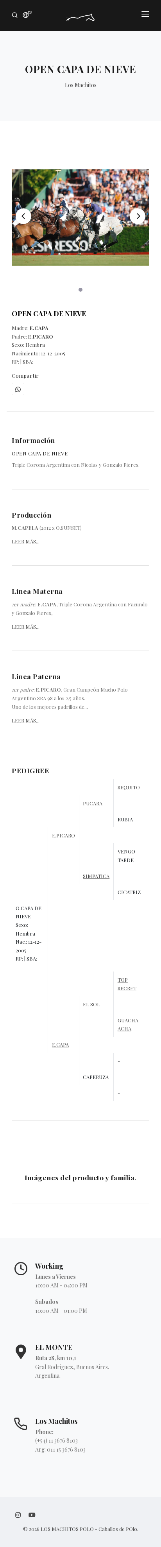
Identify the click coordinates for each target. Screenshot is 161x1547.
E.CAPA (60, 1044)
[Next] (137, 216)
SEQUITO (129, 787)
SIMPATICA (96, 876)
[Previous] (23, 216)
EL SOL (91, 1004)
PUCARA (92, 803)
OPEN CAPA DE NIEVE (49, 313)
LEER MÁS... (25, 541)
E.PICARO (63, 835)
